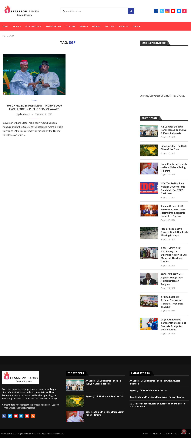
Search (131, 11)
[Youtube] (173, 11)
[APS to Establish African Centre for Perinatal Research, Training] (149, 301)
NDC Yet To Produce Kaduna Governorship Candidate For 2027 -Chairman (173, 188)
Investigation (53, 26)
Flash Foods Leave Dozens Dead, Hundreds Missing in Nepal (174, 232)
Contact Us (171, 433)
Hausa (136, 26)
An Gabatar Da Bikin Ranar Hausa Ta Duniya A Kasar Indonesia (174, 130)
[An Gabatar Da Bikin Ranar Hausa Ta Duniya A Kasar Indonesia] (149, 131)
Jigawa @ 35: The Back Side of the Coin (174, 148)
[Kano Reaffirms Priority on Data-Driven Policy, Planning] (149, 168)
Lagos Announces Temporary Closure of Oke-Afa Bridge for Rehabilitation (173, 324)
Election (70, 26)
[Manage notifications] (184, 431)
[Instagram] (167, 11)
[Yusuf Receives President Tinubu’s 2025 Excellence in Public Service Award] (34, 74)
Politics (109, 26)
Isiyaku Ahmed (23, 114)
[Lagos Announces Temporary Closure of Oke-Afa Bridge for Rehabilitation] (149, 324)
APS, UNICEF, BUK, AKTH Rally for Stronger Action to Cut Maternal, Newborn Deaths (174, 255)
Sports (84, 26)
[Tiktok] (184, 11)
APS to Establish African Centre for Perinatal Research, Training (172, 302)
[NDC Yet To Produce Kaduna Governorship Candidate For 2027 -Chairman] (149, 188)
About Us (157, 433)
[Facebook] (156, 11)
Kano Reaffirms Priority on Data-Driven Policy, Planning (174, 167)
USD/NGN (166, 95)
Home (6, 26)
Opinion (96, 26)
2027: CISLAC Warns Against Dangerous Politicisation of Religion (172, 279)
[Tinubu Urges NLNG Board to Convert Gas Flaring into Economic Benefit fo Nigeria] (149, 210)
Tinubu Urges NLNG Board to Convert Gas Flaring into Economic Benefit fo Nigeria (173, 211)
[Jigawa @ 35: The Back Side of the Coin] (149, 150)
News (16, 26)
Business (123, 26)
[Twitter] (162, 11)
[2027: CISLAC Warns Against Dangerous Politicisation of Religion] (149, 279)
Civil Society (32, 26)
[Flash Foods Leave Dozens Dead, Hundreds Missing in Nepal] (149, 233)
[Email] (179, 11)
